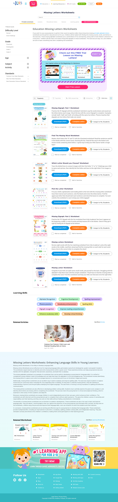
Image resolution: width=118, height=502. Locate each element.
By (34, 98)
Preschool (9, 44)
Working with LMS (78, 474)
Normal (8, 33)
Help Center (58, 484)
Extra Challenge (10, 35)
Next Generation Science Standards (16, 81)
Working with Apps (78, 478)
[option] (59, 337)
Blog (39, 481)
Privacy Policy (63, 496)
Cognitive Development (69, 299)
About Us (40, 484)
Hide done (104, 98)
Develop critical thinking (73, 314)
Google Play (58, 478)
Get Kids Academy (78, 481)
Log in (91, 3)
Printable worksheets (27, 22)
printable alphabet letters (101, 33)
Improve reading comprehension (72, 309)
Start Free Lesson (73, 87)
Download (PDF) (60, 121)
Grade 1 (8, 49)
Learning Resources (58, 4)
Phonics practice (45, 304)
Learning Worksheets (98, 420)
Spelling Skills (87, 304)
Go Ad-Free (82, 3)
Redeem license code (79, 487)
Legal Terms (54, 496)
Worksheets (41, 474)
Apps (39, 478)
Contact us (41, 487)
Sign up (99, 3)
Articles (102, 322)
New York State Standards (13, 78)
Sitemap (57, 481)
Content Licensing (95, 474)
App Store (58, 474)
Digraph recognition (47, 309)
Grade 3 (8, 52)
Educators (45, 4)
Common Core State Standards (14, 76)
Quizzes (64, 22)
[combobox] (42, 98)
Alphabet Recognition (47, 299)
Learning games (74, 22)
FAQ (91, 478)
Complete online (78, 121)
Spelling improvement (93, 299)
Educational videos (52, 22)
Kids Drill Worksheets (90, 22)
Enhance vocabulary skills (49, 314)
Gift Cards (72, 4)
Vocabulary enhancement (67, 304)
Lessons (40, 22)
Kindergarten (10, 47)
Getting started (59, 487)
